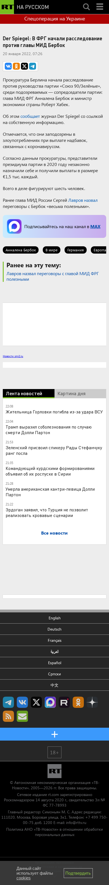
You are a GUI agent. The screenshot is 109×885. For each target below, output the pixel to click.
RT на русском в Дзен (92, 702)
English (55, 618)
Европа (100, 249)
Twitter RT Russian (36, 702)
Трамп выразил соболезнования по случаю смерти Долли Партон (49, 429)
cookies (23, 877)
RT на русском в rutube (64, 702)
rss (8, 716)
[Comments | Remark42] (54, 324)
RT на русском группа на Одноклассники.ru (78, 702)
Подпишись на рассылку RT (22, 716)
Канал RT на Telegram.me (8, 702)
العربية (55, 651)
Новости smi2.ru (13, 356)
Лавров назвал (83, 200)
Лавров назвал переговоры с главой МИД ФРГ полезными (52, 276)
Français (54, 640)
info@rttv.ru (76, 822)
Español (54, 662)
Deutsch (54, 629)
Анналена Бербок (21, 249)
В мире (52, 249)
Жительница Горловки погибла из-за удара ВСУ (54, 412)
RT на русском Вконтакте (22, 702)
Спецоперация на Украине (54, 18)
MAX (95, 226)
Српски (54, 673)
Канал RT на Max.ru (50, 702)
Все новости (54, 533)
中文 (54, 685)
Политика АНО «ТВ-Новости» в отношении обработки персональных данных (54, 832)
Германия (75, 249)
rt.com (53, 794)
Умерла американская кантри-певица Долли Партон (50, 491)
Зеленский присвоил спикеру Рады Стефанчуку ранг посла (54, 450)
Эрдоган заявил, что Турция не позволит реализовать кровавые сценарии (47, 512)
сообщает (30, 116)
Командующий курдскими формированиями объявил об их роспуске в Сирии (50, 471)
